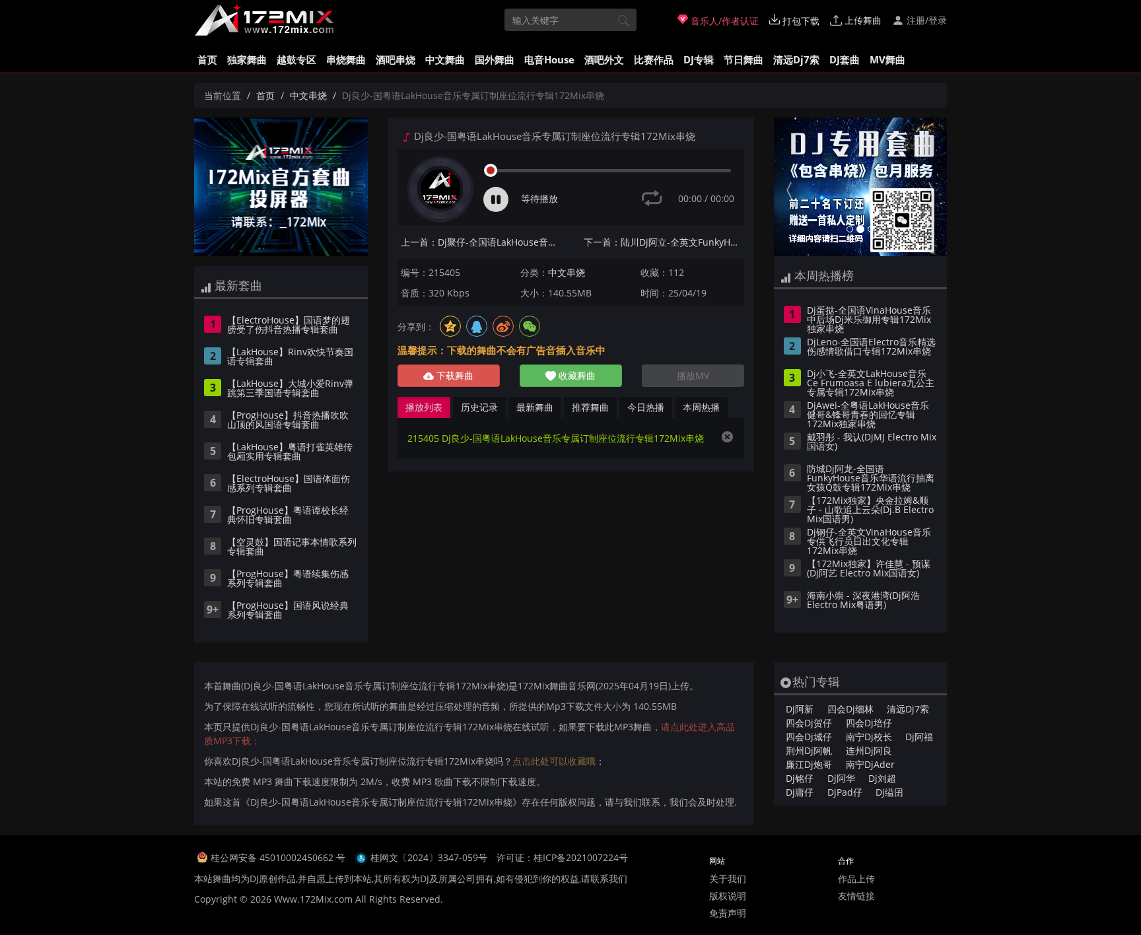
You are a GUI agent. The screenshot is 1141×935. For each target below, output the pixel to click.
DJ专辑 (698, 59)
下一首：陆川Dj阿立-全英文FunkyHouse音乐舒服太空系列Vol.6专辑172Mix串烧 (664, 242)
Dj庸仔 (799, 792)
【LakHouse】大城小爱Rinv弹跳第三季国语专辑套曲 (290, 389)
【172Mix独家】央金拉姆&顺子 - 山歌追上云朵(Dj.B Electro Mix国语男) (870, 510)
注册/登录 (925, 20)
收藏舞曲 (576, 375)
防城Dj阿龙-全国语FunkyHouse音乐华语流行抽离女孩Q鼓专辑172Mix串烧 (870, 478)
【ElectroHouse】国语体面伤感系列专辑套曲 (288, 484)
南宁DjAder (870, 764)
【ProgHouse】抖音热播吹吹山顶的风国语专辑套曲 (288, 421)
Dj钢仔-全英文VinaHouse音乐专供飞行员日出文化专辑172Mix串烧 (869, 542)
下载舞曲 (453, 375)
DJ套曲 (844, 59)
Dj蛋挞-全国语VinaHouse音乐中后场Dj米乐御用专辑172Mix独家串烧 (869, 320)
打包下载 (799, 21)
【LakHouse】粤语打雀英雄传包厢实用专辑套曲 (290, 452)
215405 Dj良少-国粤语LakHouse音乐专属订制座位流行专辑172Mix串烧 (555, 438)
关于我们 (727, 878)
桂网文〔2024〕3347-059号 (428, 857)
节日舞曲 (743, 59)
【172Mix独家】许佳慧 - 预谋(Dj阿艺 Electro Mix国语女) (868, 569)
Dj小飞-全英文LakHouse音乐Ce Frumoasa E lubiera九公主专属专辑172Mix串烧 (870, 383)
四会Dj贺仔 (809, 722)
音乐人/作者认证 (723, 21)
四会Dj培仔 (869, 722)
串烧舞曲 (346, 59)
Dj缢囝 (889, 792)
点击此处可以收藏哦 (554, 761)
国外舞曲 (494, 59)
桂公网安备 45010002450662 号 (279, 857)
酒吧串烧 (395, 59)
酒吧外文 (604, 59)
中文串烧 (308, 95)
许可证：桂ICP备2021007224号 (562, 857)
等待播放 (539, 198)
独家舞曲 (247, 59)
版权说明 (727, 895)
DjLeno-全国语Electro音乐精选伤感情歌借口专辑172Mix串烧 (871, 347)
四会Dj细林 (850, 709)
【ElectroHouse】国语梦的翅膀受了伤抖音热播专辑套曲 (288, 325)
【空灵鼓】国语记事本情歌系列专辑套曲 (292, 547)
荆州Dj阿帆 (809, 750)
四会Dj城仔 (809, 736)
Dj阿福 (919, 736)
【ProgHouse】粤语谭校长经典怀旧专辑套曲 (288, 516)
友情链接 (856, 895)
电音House (549, 59)
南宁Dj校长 (869, 736)
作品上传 (856, 878)
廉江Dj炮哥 (809, 764)
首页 (207, 59)
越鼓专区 (296, 59)
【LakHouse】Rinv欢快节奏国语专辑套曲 (290, 357)
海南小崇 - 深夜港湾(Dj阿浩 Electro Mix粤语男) (863, 601)
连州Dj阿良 (869, 750)
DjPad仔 (844, 792)
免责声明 (727, 913)
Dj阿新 (799, 709)
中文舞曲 (445, 59)
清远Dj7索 (796, 59)
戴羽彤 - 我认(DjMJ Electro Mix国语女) (871, 442)
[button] (787, 187)
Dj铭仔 (799, 778)
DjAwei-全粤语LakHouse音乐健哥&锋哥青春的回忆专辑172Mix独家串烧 (868, 415)
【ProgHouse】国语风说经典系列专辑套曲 (288, 611)
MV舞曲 (887, 59)
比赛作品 (654, 59)
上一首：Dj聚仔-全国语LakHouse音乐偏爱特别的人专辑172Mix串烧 (481, 242)
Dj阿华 (841, 778)
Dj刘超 (882, 778)
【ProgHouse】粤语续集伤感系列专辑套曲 (288, 579)
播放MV (693, 375)
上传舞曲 (862, 20)
